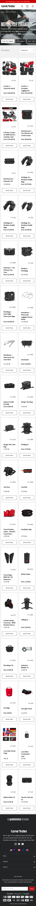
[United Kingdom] (27, 850)
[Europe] (23, 850)
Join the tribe (18, 876)
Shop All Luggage (7, 41)
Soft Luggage (20, 41)
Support (5, 861)
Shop (4, 856)
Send (32, 888)
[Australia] (15, 850)
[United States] (11, 850)
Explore (5, 867)
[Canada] (19, 850)
